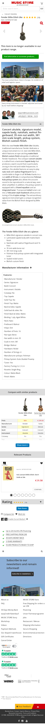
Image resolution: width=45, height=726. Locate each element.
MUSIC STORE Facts (31, 599)
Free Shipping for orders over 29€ (34, 604)
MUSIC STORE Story (9, 617)
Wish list (21, 514)
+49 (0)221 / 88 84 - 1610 (28, 116)
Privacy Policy (35, 711)
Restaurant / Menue (31, 621)
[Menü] (16, 644)
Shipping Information (32, 625)
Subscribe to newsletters (21, 574)
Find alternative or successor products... (19, 56)
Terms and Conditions (29, 713)
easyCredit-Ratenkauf (10, 613)
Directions (27, 636)
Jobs (25, 617)
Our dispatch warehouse (11, 633)
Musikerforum (9, 711)
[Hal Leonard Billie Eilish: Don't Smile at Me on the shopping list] (41, 463)
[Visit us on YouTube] (26, 721)
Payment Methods (8, 629)
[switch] (14, 646)
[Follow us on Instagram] (22, 721)
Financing (27, 610)
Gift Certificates (7, 636)
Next (40, 31)
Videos (4, 625)
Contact (16, 711)
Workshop (5, 621)
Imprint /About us (25, 711)
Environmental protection (33, 633)
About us (5, 599)
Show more (21, 445)
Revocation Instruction (15, 713)
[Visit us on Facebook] (19, 721)
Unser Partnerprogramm (33, 613)
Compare (38, 489)
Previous (4, 31)
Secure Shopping (30, 629)
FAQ (2, 603)
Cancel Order (6, 640)
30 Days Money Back (9, 610)
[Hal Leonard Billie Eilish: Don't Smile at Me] (8, 473)
